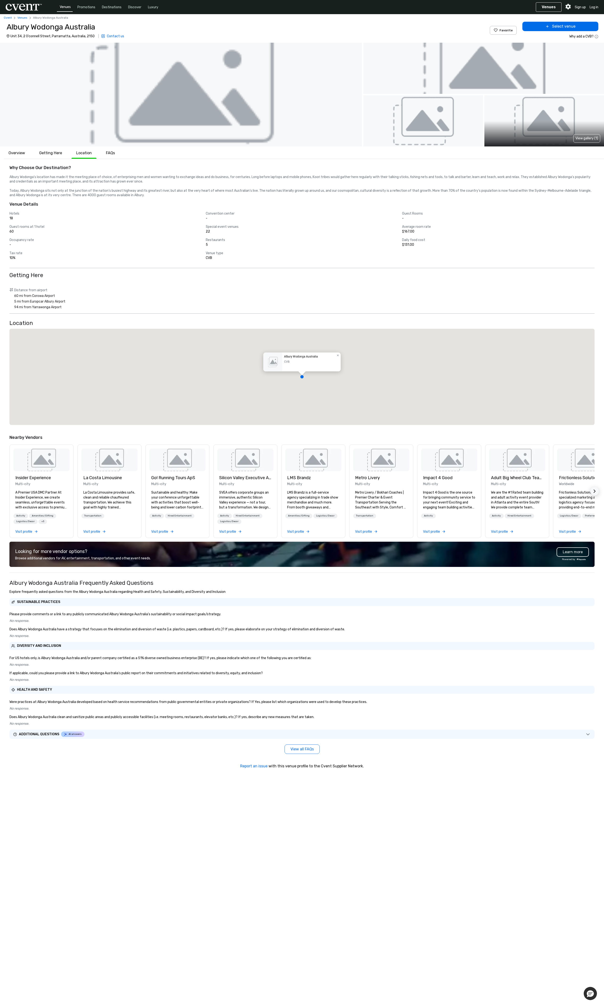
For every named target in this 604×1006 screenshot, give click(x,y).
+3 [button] (42, 521)
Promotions (86, 7)
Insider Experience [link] (33, 477)
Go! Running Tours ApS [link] (173, 477)
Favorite (506, 30)
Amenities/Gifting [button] (42, 515)
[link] (41, 460)
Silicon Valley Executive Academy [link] (245, 477)
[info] (596, 36)
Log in (594, 7)
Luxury (153, 7)
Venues (65, 7)
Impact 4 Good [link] (438, 477)
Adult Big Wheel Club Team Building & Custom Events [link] (517, 477)
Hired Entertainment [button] (180, 515)
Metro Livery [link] (367, 477)
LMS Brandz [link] (299, 477)
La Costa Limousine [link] (102, 477)
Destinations (112, 7)
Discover (134, 7)
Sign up (580, 7)
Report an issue (254, 766)
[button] (181, 94)
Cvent (8, 17)
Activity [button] (20, 515)
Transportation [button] (92, 515)
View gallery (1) (586, 138)
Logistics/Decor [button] (25, 521)
